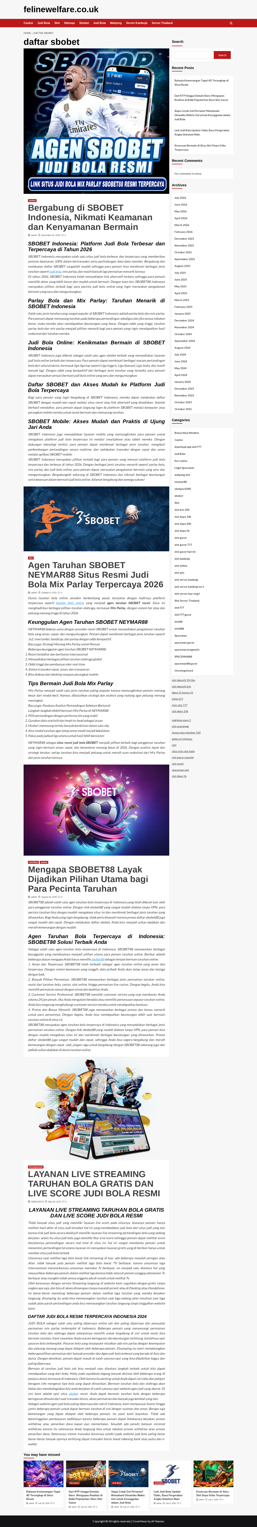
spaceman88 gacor (185, 663)
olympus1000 (182, 488)
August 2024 (182, 347)
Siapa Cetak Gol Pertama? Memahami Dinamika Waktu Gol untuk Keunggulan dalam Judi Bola (202, 115)
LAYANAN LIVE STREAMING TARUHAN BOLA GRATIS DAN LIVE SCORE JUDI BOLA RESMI (94, 1183)
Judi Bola (43, 22)
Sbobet (84, 22)
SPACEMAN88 (183, 656)
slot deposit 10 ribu (183, 680)
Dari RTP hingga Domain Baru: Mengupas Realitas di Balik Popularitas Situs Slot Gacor (201, 97)
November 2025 (184, 245)
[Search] (231, 23)
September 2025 (184, 258)
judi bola (55, 271)
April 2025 (180, 293)
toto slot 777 (179, 705)
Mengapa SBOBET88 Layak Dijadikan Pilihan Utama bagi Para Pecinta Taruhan (88, 879)
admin (34, 235)
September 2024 (184, 340)
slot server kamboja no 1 (189, 586)
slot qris (179, 572)
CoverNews (140, 1521)
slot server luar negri (187, 593)
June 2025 (180, 279)
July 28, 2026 (43, 1503)
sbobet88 (97, 959)
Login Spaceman (184, 467)
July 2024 (180, 354)
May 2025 (180, 286)
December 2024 (184, 320)
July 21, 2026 (128, 1507)
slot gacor (180, 537)
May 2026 (180, 211)
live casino (180, 460)
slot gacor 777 (183, 544)
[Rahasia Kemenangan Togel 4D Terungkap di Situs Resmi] (43, 1474)
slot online (180, 565)
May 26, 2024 (54, 1201)
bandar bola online (70, 603)
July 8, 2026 (171, 1503)
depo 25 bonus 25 (182, 692)
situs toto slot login (183, 751)
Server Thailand (162, 22)
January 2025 (182, 313)
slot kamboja (182, 558)
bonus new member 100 (186, 732)
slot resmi (178, 763)
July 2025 (180, 272)
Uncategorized (35, 1167)
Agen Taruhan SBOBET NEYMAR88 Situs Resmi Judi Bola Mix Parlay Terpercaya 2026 (95, 574)
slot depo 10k (182, 516)
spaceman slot (180, 769)
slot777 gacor (182, 614)
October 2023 (183, 402)
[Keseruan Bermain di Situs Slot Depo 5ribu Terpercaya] (213, 1474)
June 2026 (180, 204)
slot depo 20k (182, 523)
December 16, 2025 (50, 235)
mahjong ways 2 (181, 720)
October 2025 (183, 252)
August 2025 (182, 265)
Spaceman (180, 635)
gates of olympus (182, 738)
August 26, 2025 (49, 897)
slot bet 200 (181, 509)
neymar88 (180, 481)
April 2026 (180, 218)
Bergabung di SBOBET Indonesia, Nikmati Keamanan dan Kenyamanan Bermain (90, 217)
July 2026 (180, 197)
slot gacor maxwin (183, 757)
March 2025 (181, 299)
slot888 (179, 628)
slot (174, 745)
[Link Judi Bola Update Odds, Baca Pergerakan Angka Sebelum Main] (171, 1474)
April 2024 (180, 374)
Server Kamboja (136, 22)
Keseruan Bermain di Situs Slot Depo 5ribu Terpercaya (200, 147)
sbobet (32, 200)
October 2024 (183, 333)
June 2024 (180, 361)
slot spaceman (180, 726)
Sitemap (69, 22)
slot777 (179, 607)
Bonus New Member (186, 432)
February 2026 (183, 231)
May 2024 (180, 368)
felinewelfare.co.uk (61, 9)
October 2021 (183, 408)
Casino (28, 22)
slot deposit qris (181, 686)
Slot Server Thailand (186, 600)
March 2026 (181, 224)
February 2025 (183, 306)
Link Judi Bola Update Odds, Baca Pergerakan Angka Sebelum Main (201, 132)
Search (177, 42)
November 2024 (184, 327)
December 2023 (184, 388)
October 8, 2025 (49, 593)
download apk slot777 (187, 446)
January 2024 (182, 381)
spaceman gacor (184, 642)
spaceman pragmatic (187, 649)
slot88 (178, 621)
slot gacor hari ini (184, 551)
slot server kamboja (186, 579)
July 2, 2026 (213, 1500)
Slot (57, 22)
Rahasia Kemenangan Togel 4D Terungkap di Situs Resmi (201, 82)
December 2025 (184, 238)
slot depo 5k (182, 530)
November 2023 (184, 395)
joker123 (177, 698)
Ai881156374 (37, 1201)
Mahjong (116, 22)
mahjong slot (182, 474)
